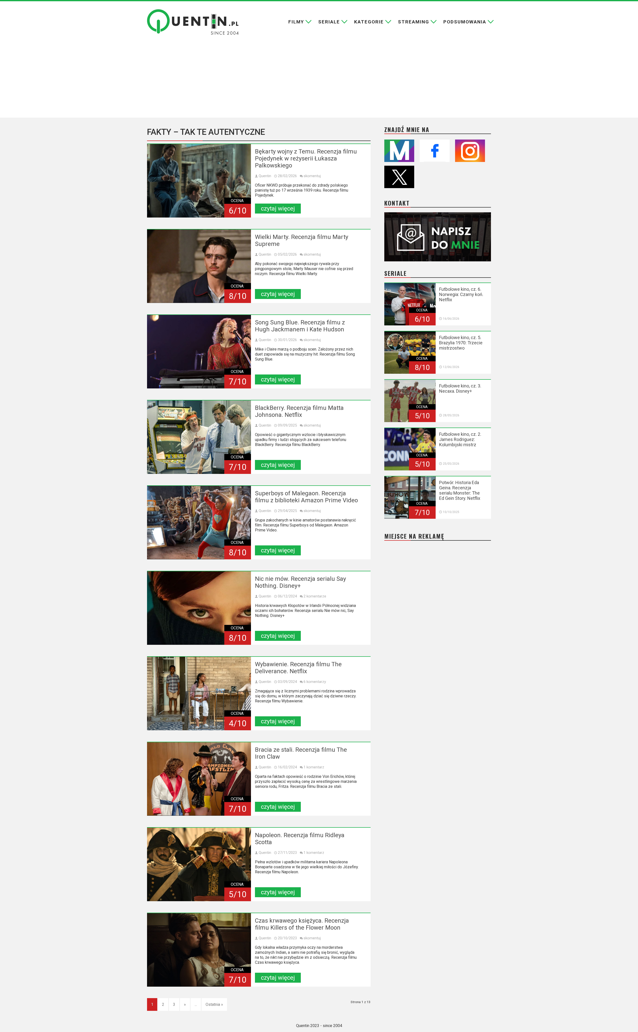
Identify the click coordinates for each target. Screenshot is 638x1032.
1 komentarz (314, 767)
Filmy (296, 22)
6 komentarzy (315, 681)
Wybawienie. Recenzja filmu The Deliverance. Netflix (298, 668)
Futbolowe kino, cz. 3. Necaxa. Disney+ (460, 388)
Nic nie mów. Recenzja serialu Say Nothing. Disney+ (300, 582)
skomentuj (312, 176)
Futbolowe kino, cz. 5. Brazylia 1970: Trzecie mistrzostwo (460, 343)
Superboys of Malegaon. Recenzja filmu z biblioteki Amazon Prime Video (306, 497)
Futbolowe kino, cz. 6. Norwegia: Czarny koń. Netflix (461, 294)
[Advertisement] (319, 80)
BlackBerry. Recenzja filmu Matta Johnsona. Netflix (299, 411)
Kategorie (369, 22)
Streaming (413, 22)
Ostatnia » (214, 1004)
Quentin (265, 176)
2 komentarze (315, 596)
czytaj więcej (278, 208)
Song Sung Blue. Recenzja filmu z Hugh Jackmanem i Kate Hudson (300, 326)
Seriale (329, 22)
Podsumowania (464, 22)
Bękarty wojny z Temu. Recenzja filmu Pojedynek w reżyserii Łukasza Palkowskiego (306, 158)
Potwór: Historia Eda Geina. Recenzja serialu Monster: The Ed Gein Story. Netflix (459, 490)
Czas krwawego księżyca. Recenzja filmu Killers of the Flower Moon (302, 924)
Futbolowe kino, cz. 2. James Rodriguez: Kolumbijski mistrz (460, 439)
